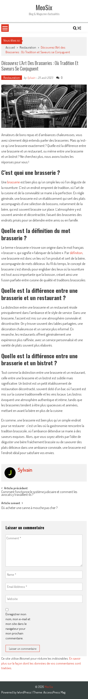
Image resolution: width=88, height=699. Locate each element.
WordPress (24, 692)
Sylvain (31, 77)
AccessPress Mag (54, 692)
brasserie (13, 182)
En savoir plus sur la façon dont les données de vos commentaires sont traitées (41, 663)
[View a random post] (79, 28)
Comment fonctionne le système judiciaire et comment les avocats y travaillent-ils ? (39, 493)
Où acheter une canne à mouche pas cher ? (29, 508)
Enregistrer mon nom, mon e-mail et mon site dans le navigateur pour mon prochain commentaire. (18, 626)
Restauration (28, 47)
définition (76, 252)
